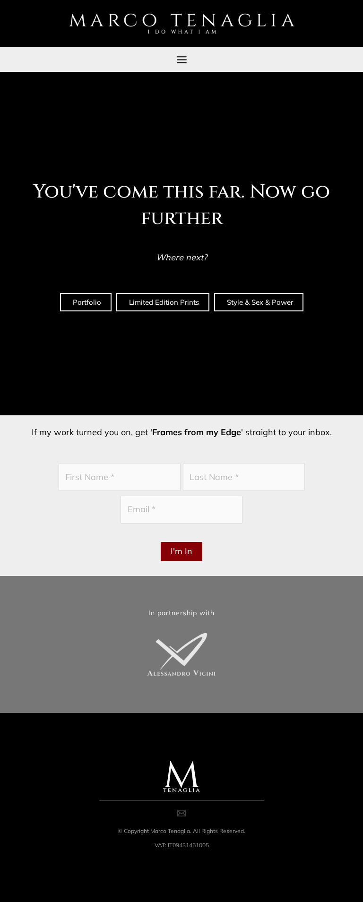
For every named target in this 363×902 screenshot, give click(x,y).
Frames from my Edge (196, 432)
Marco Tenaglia (170, 830)
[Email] (181, 813)
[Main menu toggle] (181, 59)
